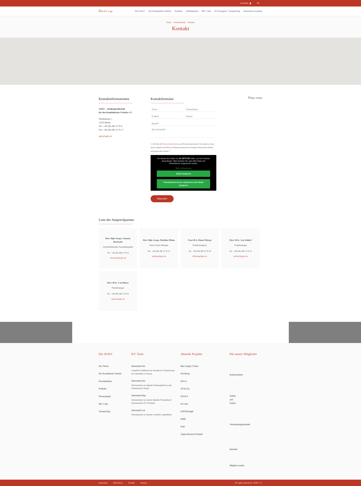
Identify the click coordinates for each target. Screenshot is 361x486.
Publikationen (192, 11)
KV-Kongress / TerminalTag (227, 11)
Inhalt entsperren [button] (183, 174)
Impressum (103, 483)
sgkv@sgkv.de (105, 136)
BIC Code (206, 11)
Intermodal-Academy (252, 11)
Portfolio (178, 11)
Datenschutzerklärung (171, 144)
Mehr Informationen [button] (183, 168)
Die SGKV (140, 11)
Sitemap (143, 483)
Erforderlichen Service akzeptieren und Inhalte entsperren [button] (183, 183)
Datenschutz (118, 483)
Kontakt (131, 483)
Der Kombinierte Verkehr (159, 11)
